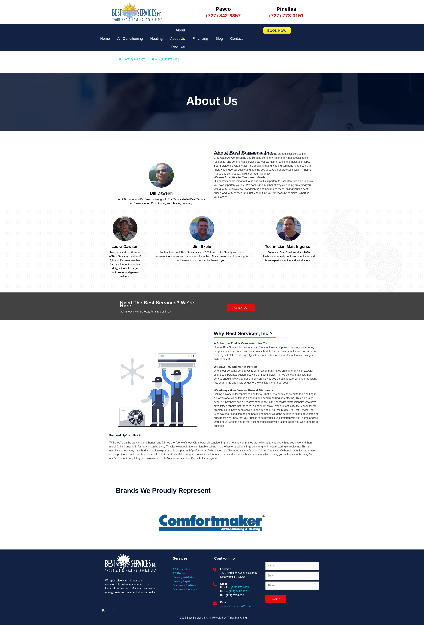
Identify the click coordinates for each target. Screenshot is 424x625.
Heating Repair (182, 581)
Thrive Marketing (237, 617)
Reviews (178, 47)
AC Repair (179, 573)
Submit (276, 599)
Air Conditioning (130, 38)
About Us (177, 38)
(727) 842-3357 (238, 591)
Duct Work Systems (184, 585)
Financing (200, 38)
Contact (236, 38)
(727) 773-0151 (240, 587)
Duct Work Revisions (185, 589)
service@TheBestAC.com (235, 606)
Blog (219, 38)
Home (105, 38)
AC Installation (181, 569)
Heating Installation (184, 577)
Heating (156, 38)
